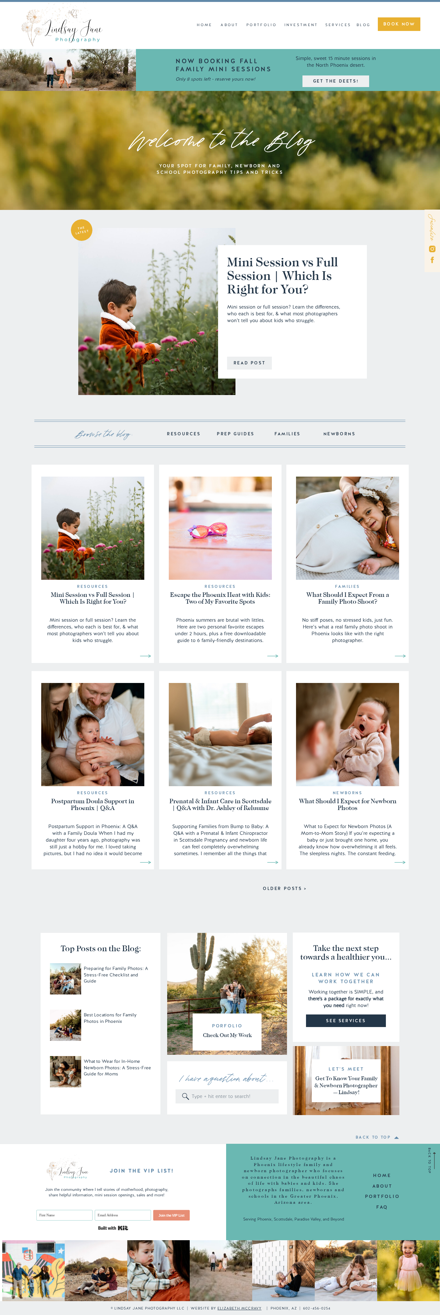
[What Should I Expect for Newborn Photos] (400, 862)
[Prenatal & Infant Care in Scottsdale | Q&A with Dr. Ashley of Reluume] (272, 862)
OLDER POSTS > (285, 888)
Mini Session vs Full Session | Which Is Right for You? (282, 275)
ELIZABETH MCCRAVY (239, 1308)
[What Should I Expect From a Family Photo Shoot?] (400, 656)
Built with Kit (113, 1228)
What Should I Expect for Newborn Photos (348, 804)
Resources (93, 586)
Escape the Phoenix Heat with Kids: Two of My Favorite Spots (220, 598)
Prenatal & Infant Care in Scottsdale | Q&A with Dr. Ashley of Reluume (220, 804)
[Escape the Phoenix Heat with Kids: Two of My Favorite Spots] (272, 656)
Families (347, 586)
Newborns (347, 793)
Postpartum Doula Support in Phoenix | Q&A (92, 804)
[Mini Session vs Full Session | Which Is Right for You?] (156, 311)
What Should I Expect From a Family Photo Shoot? (347, 598)
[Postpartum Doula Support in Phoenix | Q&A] (145, 862)
